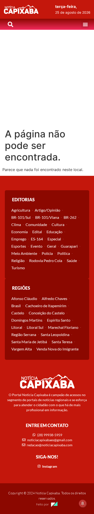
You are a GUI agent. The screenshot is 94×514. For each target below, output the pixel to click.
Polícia (47, 253)
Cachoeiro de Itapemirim (45, 305)
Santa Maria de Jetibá (29, 341)
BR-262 (70, 217)
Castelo (17, 313)
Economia (19, 231)
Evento (36, 246)
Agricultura (20, 210)
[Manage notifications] (83, 503)
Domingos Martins (26, 320)
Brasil (16, 305)
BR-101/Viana (47, 217)
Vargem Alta (21, 349)
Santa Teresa (62, 341)
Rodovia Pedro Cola (45, 260)
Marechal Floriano (63, 327)
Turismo (18, 267)
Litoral (16, 327)
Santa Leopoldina (55, 334)
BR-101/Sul (21, 217)
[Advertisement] (47, 79)
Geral (51, 246)
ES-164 (37, 239)
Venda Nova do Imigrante (57, 349)
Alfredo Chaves (54, 298)
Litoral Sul (35, 327)
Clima (16, 224)
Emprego (18, 239)
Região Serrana (23, 334)
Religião (18, 260)
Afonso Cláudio (24, 298)
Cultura (58, 224)
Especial (54, 239)
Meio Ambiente (24, 253)
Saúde (72, 260)
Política (63, 253)
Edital (37, 231)
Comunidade (36, 224)
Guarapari (69, 246)
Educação (54, 231)
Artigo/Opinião (47, 210)
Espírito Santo (58, 320)
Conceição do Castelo (47, 313)
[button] (85, 24)
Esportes (18, 246)
